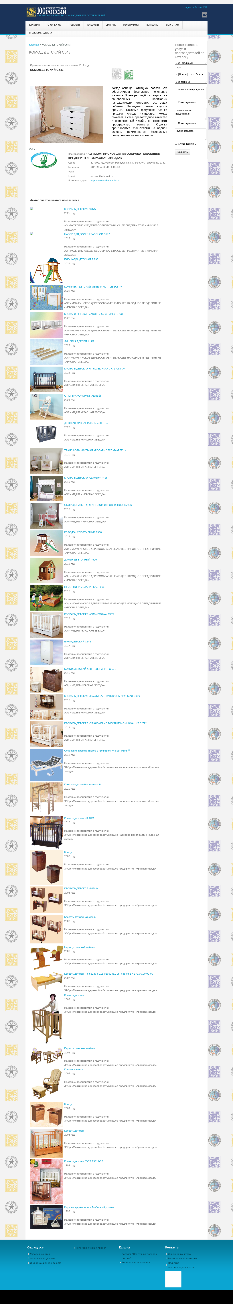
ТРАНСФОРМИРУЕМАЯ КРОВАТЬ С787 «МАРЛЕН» (95, 450)
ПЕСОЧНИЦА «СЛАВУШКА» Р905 (84, 586)
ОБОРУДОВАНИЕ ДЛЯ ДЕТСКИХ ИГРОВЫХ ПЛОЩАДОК (98, 504)
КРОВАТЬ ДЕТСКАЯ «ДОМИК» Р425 (86, 477)
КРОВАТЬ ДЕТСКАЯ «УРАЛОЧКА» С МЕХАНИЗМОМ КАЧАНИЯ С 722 (105, 723)
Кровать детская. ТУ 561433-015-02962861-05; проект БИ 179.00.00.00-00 (108, 973)
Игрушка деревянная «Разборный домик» (89, 1207)
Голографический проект (91, 1247)
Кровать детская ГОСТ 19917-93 (83, 1161)
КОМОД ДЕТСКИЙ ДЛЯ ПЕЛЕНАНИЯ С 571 (90, 668)
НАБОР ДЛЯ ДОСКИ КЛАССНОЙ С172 (87, 234)
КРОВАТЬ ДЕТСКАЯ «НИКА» (81, 888)
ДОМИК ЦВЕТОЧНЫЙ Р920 (80, 559)
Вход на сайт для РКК (195, 7)
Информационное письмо (45, 1262)
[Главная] (66, 16)
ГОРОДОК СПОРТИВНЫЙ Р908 (83, 532)
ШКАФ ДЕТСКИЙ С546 (77, 641)
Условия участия (40, 1253)
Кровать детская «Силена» (80, 916)
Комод (68, 852)
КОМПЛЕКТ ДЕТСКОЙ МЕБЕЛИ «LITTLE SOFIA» (93, 286)
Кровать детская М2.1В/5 (79, 818)
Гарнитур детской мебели (79, 947)
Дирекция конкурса (179, 1253)
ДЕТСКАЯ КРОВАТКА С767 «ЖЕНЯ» (86, 423)
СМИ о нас (172, 25)
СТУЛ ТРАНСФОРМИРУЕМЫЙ (82, 395)
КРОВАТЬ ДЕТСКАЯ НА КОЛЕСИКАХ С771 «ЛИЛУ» (94, 368)
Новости (74, 25)
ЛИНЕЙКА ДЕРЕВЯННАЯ (79, 341)
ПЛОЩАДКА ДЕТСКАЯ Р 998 (81, 259)
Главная (34, 25)
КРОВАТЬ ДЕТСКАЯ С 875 (80, 209)
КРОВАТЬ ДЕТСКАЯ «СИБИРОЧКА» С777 (89, 614)
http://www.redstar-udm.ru (105, 180)
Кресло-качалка (73, 1069)
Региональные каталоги (136, 1262)
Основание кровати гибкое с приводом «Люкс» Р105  (97, 750)
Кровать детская (74, 995)
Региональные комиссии (182, 1258)
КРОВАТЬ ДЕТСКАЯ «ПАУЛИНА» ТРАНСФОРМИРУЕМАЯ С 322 (102, 696)
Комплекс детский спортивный (82, 784)
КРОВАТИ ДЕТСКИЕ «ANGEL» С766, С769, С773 (93, 313)
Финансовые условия (43, 1258)
